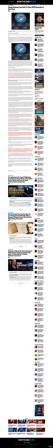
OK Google (30, 170)
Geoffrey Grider (12, 11)
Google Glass (16, 170)
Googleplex (22, 170)
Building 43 (13, 170)
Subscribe (51, 446)
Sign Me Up (39, 35)
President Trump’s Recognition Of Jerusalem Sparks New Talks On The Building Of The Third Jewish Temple (41, 355)
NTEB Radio (24, 444)
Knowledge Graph (26, 170)
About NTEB (37, 444)
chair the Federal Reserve (26, 202)
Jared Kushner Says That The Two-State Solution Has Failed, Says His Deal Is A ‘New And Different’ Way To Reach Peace (41, 347)
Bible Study (18, 444)
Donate (34, 444)
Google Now (19, 170)
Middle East (21, 444)
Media (27, 444)
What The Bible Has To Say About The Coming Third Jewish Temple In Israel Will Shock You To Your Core (41, 359)
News (15, 444)
